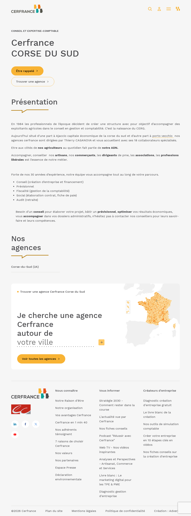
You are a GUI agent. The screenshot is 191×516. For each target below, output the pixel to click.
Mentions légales (84, 511)
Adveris (174, 511)
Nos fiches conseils (113, 428)
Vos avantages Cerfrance (73, 415)
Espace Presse (65, 467)
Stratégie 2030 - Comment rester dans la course (117, 405)
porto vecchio (163, 136)
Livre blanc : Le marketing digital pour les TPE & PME (115, 480)
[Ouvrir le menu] (168, 9)
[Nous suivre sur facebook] (25, 424)
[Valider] (101, 342)
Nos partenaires (66, 460)
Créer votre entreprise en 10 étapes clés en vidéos (159, 440)
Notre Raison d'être (69, 400)
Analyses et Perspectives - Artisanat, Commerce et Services (117, 463)
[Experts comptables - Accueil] (22, 409)
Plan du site (53, 511)
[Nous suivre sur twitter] (36, 424)
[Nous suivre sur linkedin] (15, 424)
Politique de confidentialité (125, 511)
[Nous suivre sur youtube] (15, 434)
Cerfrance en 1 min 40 (71, 422)
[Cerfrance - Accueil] (27, 9)
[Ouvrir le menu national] (178, 9)
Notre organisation (69, 408)
